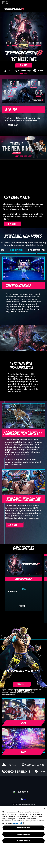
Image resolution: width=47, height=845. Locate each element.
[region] (23, 825)
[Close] (44, 808)
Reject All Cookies (23, 834)
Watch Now (13, 124)
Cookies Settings (23, 828)
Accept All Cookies (23, 841)
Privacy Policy (18, 823)
